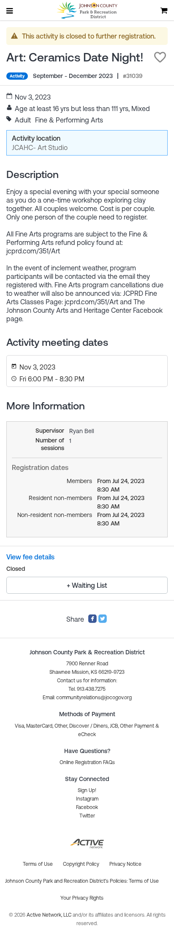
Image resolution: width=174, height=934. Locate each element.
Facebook (87, 807)
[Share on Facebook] (92, 621)
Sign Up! (87, 790)
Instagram (87, 799)
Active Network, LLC (50, 915)
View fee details (30, 557)
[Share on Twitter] (103, 621)
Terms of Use (144, 881)
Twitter (87, 816)
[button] (160, 57)
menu (10, 10)
